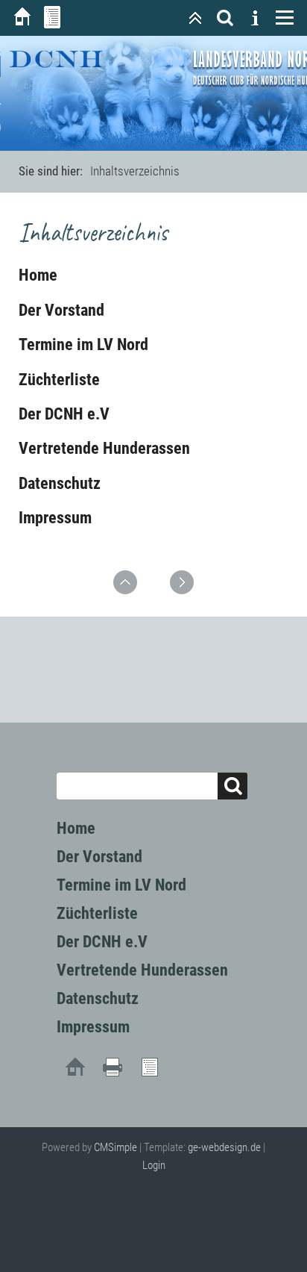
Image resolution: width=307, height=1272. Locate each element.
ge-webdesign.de (224, 1147)
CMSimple (115, 1147)
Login (153, 1165)
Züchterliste (59, 379)
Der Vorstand (61, 310)
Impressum (55, 517)
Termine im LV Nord (83, 344)
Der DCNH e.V (64, 414)
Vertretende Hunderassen (104, 448)
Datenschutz (60, 483)
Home (38, 275)
